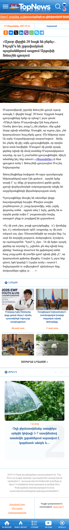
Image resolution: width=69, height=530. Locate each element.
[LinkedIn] (21, 32)
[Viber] (26, 32)
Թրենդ (62, 527)
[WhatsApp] (31, 32)
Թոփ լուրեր (21, 527)
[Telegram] (42, 32)
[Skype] (36, 32)
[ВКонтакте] (11, 32)
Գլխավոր (7, 527)
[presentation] (55, 372)
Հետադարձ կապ (17, 504)
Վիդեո (48, 527)
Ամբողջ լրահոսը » (34, 361)
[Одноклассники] (5, 32)
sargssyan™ (58, 506)
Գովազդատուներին (17, 512)
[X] (16, 32)
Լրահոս (34, 527)
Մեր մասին (17, 508)
